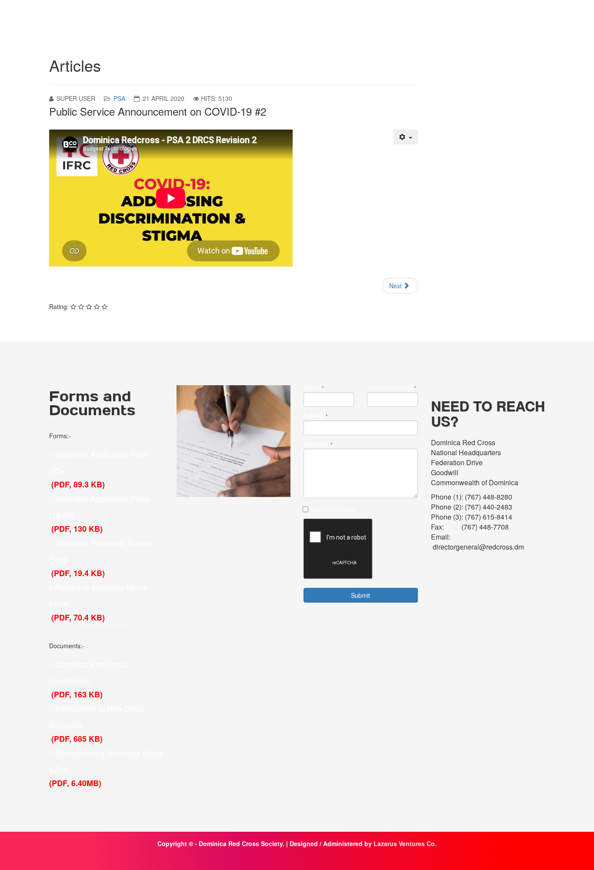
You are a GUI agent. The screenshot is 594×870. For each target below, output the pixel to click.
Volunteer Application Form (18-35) (99, 506)
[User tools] (406, 137)
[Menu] (539, 19)
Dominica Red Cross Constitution (88, 672)
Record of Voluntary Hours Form (98, 595)
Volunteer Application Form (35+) (99, 462)
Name (314, 387)
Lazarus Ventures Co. (405, 843)
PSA (119, 98)
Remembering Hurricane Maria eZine (105, 761)
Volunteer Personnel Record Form (101, 551)
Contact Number (391, 387)
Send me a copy (332, 509)
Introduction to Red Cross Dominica (96, 716)
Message (318, 444)
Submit (360, 595)
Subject (316, 415)
